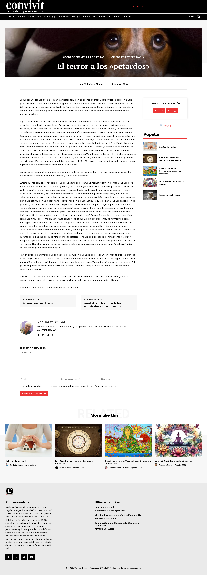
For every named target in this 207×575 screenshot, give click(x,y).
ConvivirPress (65, 468)
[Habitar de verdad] (150, 146)
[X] (143, 7)
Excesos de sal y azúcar (170, 195)
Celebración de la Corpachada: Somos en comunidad (170, 171)
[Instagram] (138, 7)
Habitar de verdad (167, 146)
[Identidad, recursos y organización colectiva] (150, 158)
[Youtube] (31, 557)
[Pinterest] (169, 110)
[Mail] (48, 334)
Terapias (99, 529)
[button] (195, 16)
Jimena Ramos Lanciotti (119, 468)
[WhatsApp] (53, 334)
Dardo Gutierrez (16, 465)
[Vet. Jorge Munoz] (26, 328)
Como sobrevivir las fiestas (84, 57)
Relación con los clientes (38, 303)
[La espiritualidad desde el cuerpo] (150, 182)
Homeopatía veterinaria (126, 57)
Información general (104, 511)
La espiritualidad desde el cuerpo (173, 461)
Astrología (100, 519)
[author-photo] (7, 464)
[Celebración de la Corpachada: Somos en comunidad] (150, 170)
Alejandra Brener (166, 465)
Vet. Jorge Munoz (93, 84)
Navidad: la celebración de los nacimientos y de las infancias (102, 304)
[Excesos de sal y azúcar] (150, 194)
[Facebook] (133, 7)
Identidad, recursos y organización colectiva (170, 159)
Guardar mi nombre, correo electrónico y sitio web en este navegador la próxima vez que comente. (70, 386)
